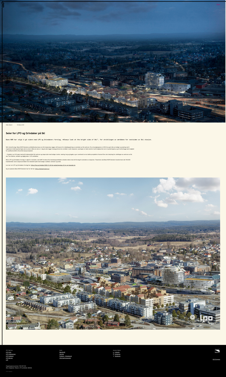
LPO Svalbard (9, 356)
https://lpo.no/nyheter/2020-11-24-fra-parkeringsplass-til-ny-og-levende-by (53, 165)
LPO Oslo (8, 352)
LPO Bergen (9, 358)
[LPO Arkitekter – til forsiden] (3, 4)
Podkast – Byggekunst (65, 356)
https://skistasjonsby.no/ (42, 169)
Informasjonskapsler (65, 358)
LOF (7, 360)
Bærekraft (62, 352)
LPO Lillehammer (11, 354)
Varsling (61, 354)
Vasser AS (10, 371)
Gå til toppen (216, 359)
